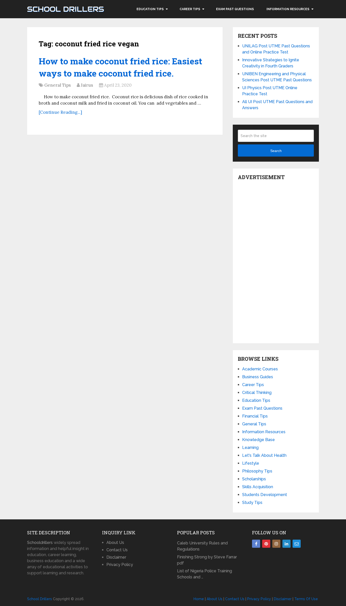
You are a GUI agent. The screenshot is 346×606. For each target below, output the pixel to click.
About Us (115, 542)
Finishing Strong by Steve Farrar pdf (207, 560)
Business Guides (257, 376)
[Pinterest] (266, 544)
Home (199, 599)
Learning (250, 447)
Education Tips (150, 9)
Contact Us (117, 549)
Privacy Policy (119, 564)
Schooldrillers (40, 542)
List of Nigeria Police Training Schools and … (204, 574)
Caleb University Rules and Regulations (202, 546)
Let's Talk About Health (264, 455)
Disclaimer (116, 557)
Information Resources (287, 9)
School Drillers (65, 9)
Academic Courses (260, 369)
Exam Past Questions (235, 9)
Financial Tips (255, 416)
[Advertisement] (276, 260)
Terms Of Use (306, 599)
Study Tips (252, 502)
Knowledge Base (258, 439)
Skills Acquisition (257, 486)
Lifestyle (250, 463)
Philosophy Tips (257, 471)
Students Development (264, 494)
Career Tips (190, 9)
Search (276, 151)
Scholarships (254, 479)
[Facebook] (256, 544)
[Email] (297, 544)
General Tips (57, 85)
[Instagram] (276, 544)
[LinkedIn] (286, 544)
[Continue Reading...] (60, 112)
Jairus (87, 85)
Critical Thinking (257, 392)
